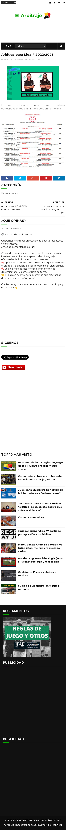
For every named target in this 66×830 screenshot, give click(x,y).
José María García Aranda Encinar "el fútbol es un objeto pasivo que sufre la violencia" (40, 507)
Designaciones (34, 59)
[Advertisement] (33, 414)
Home (7, 46)
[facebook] (54, 2)
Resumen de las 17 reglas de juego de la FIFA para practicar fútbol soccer (40, 466)
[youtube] (50, 2)
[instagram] (64, 2)
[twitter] (59, 2)
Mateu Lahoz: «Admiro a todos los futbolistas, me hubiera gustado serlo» (40, 548)
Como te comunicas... (32, 517)
